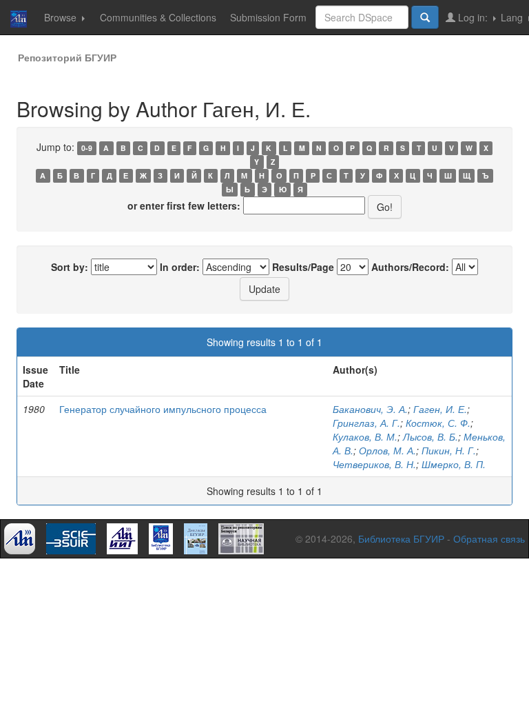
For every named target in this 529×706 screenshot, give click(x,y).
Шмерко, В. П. (454, 464)
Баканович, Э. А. (370, 409)
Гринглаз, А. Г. (366, 423)
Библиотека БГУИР (401, 538)
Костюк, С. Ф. (438, 423)
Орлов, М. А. (387, 450)
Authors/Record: (410, 267)
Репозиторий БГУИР (67, 57)
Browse (61, 17)
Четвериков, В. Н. (374, 464)
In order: (180, 267)
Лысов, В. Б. (430, 436)
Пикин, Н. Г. (449, 450)
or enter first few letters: (183, 205)
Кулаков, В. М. (365, 436)
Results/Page (303, 267)
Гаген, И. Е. (440, 409)
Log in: (472, 17)
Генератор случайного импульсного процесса (163, 409)
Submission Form (268, 17)
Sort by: (69, 267)
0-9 (86, 148)
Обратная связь (489, 538)
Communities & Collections (158, 17)
